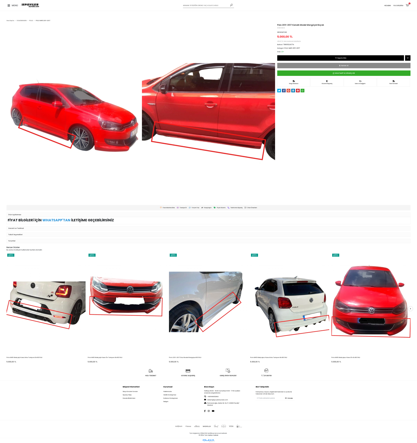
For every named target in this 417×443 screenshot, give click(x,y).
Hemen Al (344, 65)
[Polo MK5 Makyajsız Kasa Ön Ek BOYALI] (289, 304)
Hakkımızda (167, 391)
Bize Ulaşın (209, 387)
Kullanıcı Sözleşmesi (170, 398)
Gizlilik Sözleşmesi (169, 395)
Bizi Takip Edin (262, 387)
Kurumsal (167, 387)
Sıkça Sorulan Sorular (130, 391)
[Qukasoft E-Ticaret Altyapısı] (208, 440)
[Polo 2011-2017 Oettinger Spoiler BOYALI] (370, 292)
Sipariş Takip (127, 395)
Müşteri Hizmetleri (131, 387)
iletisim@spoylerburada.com (217, 400)
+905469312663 (212, 397)
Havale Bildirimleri (129, 398)
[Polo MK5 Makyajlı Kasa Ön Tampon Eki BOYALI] (46, 304)
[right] (410, 308)
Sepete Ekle (341, 58)
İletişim (165, 402)
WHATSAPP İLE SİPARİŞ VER (345, 73)
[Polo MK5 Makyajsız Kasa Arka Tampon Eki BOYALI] (208, 304)
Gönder (290, 398)
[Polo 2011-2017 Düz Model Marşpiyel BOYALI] (127, 304)
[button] (407, 5)
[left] (6, 308)
